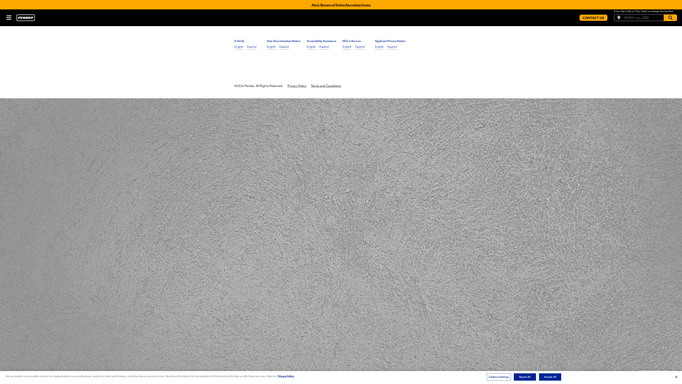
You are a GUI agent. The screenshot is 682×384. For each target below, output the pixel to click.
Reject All (525, 376)
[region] (341, 377)
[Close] (676, 377)
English (238, 47)
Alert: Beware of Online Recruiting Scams (341, 5)
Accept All (550, 376)
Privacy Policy (286, 376)
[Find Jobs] (670, 17)
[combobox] (645, 17)
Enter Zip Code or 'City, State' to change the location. (644, 11)
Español (252, 47)
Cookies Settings (499, 376)
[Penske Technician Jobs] (26, 17)
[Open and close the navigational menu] (8, 17)
